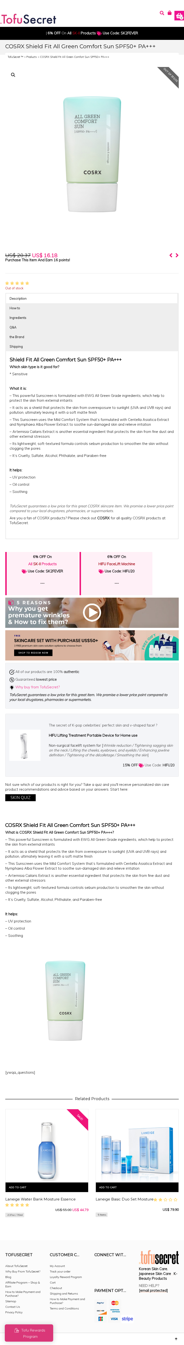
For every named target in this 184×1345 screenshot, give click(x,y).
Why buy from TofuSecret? (37, 687)
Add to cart (17, 1187)
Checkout (56, 1288)
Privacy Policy (14, 1312)
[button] (13, 75)
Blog (8, 1277)
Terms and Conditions (64, 1308)
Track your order (60, 1271)
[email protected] (153, 1290)
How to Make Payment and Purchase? (22, 1293)
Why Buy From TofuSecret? (22, 1271)
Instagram (109, 1267)
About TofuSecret (16, 1266)
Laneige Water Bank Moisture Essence (40, 1199)
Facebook (98, 1267)
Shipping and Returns (64, 1293)
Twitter (119, 1267)
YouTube (98, 1275)
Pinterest (130, 1267)
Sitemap (10, 1301)
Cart (53, 1282)
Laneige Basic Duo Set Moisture (125, 1199)
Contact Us (12, 1307)
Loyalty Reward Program (66, 1277)
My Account (57, 1266)
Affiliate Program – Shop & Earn (22, 1284)
